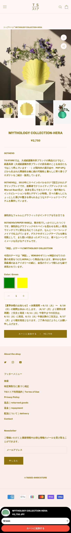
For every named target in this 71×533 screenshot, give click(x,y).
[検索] (60, 6)
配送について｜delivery (16, 413)
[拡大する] (64, 38)
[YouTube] (20, 362)
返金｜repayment (13, 408)
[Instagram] (13, 362)
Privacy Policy (11, 397)
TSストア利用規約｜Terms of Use (21, 392)
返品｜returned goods (16, 402)
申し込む (13, 461)
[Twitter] (5, 362)
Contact (8, 418)
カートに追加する (35, 528)
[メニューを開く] (5, 7)
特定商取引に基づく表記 (16, 386)
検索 (6, 381)
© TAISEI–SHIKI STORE (35, 477)
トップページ (8, 27)
